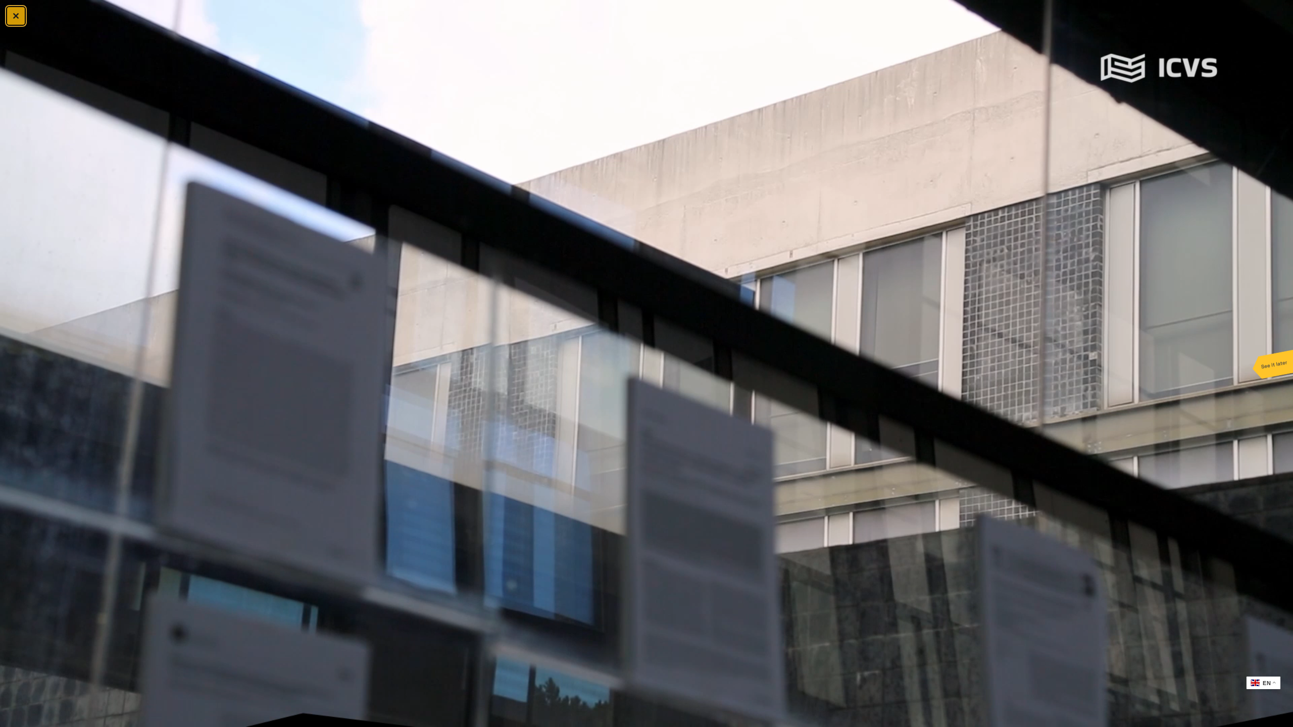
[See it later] (1273, 363)
